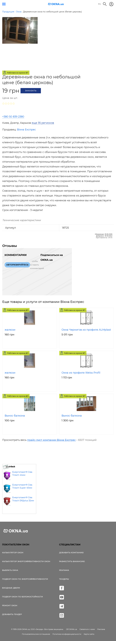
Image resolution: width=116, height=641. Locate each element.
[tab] (43, 122)
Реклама (64, 570)
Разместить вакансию (72, 561)
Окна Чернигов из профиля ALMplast (86, 329)
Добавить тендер (12, 614)
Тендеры (64, 579)
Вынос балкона (15, 415)
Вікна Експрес (26, 129)
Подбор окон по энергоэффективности (25, 579)
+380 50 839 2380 (13, 116)
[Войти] (111, 4)
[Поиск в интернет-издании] (104, 4)
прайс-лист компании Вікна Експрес (51, 440)
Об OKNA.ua (71, 629)
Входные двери (11, 588)
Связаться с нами (87, 629)
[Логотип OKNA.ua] (56, 4)
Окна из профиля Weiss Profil (81, 372)
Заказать (30, 90)
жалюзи (10, 329)
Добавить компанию (71, 552)
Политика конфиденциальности (66, 634)
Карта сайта (89, 634)
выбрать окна (10, 570)
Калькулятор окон (12, 552)
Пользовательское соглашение (36, 634)
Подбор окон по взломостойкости (22, 596)
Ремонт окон (9, 605)
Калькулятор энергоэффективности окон (26, 561)
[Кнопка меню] (4, 4)
